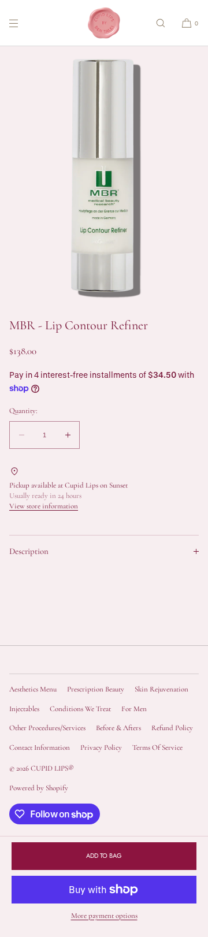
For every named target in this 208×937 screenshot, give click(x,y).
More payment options (104, 915)
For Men (134, 708)
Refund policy (172, 728)
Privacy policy (101, 747)
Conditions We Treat (80, 708)
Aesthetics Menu (33, 689)
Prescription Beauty (95, 689)
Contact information (39, 747)
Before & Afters (118, 728)
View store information (43, 506)
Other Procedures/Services (47, 728)
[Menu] (23, 23)
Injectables (24, 708)
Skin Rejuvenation (161, 689)
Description (29, 551)
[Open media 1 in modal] (104, 176)
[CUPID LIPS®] (104, 23)
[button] (160, 23)
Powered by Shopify (38, 788)
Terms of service (157, 747)
